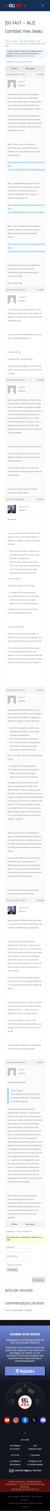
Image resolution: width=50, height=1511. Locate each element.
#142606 (40, 380)
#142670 (40, 1062)
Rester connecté (15, 1265)
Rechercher (38, 1280)
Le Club (15, 1455)
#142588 (40, 74)
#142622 (40, 499)
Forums (15, 41)
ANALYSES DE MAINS (27, 41)
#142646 (40, 900)
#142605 (40, 290)
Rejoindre (26, 1371)
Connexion (12, 1269)
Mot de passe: (12, 1256)
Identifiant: (11, 1247)
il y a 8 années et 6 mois (24, 56)
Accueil (8, 41)
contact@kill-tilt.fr (27, 1470)
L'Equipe (35, 1455)
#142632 (40, 690)
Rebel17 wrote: (17, 1090)
